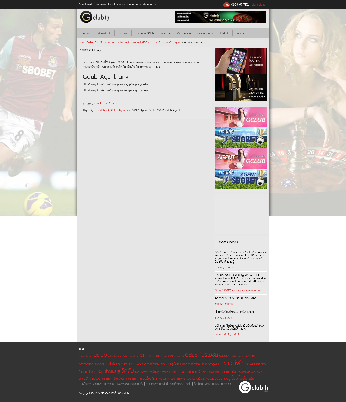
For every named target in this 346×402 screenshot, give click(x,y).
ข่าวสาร (229, 267)
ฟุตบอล (208, 371)
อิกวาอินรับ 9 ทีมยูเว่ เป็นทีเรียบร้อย (235, 298)
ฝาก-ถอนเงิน (184, 33)
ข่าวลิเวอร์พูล (96, 371)
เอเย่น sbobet (132, 379)
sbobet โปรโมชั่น (106, 364)
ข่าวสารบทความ (205, 33)
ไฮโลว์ (251, 379)
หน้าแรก (87, 33)
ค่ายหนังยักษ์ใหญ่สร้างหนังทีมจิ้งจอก (236, 311)
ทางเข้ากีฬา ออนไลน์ (157, 383)
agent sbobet (85, 356)
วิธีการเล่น (123, 33)
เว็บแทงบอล (119, 379)
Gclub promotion (151, 355)
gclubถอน (169, 356)
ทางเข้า (164, 33)
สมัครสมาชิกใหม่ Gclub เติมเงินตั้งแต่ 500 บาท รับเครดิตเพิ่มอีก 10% (239, 327)
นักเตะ (175, 371)
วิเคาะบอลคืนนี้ (229, 371)
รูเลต (217, 372)
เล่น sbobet (107, 379)
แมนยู (227, 378)
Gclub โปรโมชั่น (222, 334)
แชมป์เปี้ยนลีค (147, 378)
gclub (100, 354)
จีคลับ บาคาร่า (141, 372)
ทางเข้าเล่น (166, 372)
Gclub (218, 290)
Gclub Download (130, 356)
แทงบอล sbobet (174, 379)
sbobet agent (237, 356)
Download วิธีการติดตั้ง (130, 383)
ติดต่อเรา (240, 33)
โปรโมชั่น (224, 33)
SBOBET (226, 290)
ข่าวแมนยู (112, 371)
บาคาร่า (196, 371)
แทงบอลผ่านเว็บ (192, 378)
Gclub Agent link (120, 110)
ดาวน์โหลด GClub (144, 33)
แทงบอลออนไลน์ (212, 378)
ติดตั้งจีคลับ (155, 372)
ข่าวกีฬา (219, 267)
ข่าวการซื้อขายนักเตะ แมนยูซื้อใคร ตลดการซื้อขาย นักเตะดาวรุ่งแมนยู (182, 364)
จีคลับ (127, 370)
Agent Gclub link (99, 110)
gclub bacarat (115, 356)
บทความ (255, 290)
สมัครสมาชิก (259, 4)
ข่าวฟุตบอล (252, 364)
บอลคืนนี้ (186, 371)
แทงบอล (161, 378)
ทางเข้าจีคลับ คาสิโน (180, 383)
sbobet (224, 355)
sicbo (122, 363)
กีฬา (138, 364)
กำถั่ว (130, 364)
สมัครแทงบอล (92, 378)
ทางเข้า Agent (172, 42)
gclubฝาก (179, 356)
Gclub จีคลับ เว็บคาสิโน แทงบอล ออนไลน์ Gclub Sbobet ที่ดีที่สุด (114, 42)
